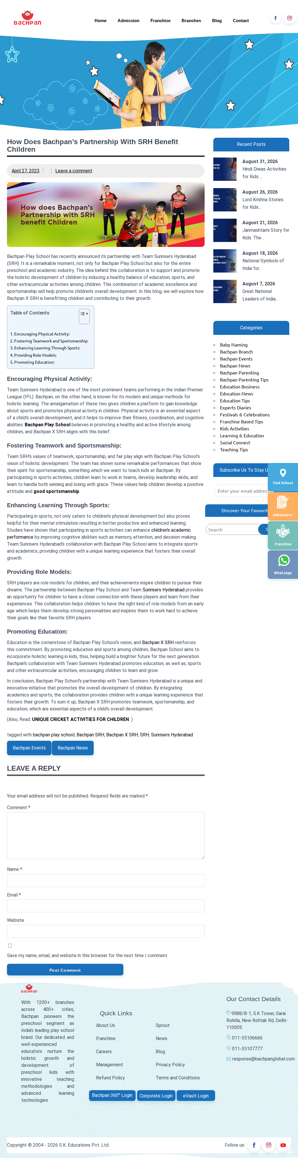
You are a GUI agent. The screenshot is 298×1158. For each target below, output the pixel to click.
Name (14, 869)
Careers (104, 1051)
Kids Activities (234, 428)
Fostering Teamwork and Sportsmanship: (51, 340)
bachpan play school (53, 735)
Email (14, 895)
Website (15, 920)
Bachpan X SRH (158, 642)
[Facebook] (275, 18)
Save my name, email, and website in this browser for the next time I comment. (87, 955)
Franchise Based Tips (241, 421)
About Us (105, 1025)
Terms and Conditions (178, 1078)
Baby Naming (234, 344)
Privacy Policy (170, 1064)
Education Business (240, 386)
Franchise (160, 20)
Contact (241, 20)
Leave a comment (73, 171)
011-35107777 (246, 1048)
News (161, 1038)
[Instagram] (289, 18)
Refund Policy (110, 1078)
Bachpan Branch (236, 351)
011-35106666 (246, 1038)
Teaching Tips (234, 449)
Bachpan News (73, 748)
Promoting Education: (34, 362)
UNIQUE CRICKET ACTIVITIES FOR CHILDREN (80, 719)
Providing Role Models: (35, 355)
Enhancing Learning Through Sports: (47, 347)
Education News (236, 393)
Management (109, 1064)
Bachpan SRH (90, 735)
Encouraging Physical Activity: (42, 333)
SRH (144, 735)
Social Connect (235, 442)
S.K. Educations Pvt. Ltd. (84, 1145)
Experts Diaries (235, 407)
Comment (18, 807)
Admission (128, 20)
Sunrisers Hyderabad (164, 590)
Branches (191, 20)
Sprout (163, 1025)
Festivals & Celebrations (245, 414)
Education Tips (235, 400)
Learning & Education (242, 435)
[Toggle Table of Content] (81, 319)
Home (101, 20)
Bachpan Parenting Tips (244, 379)
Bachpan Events (29, 748)
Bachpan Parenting (239, 372)
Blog (217, 20)
